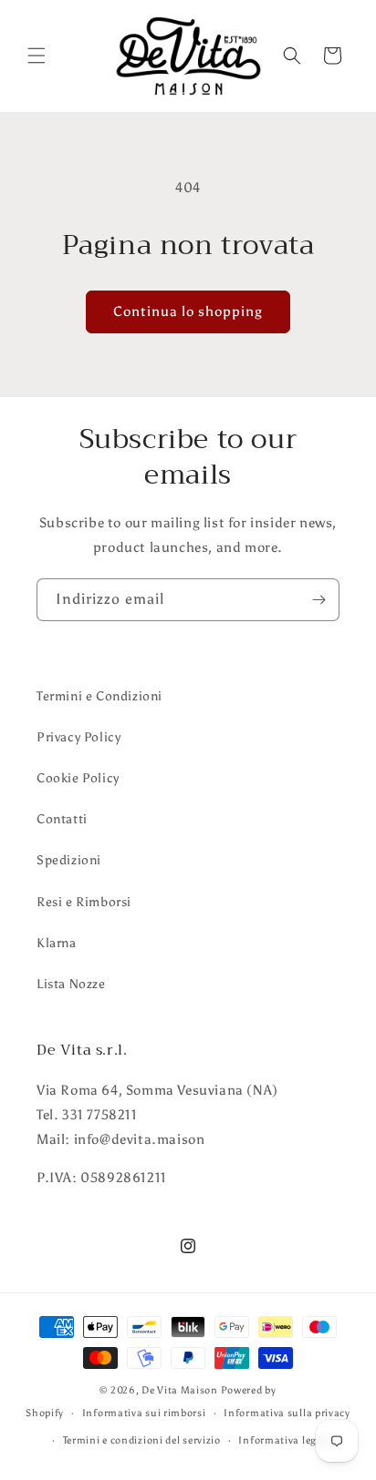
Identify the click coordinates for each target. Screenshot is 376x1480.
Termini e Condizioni (99, 696)
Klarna (57, 943)
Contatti (62, 819)
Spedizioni (69, 860)
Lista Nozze (71, 984)
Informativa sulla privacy (287, 1413)
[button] (36, 56)
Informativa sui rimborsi (144, 1413)
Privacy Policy (78, 737)
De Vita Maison (179, 1390)
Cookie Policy (78, 778)
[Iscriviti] (318, 599)
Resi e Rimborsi (84, 902)
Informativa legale (284, 1440)
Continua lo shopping (188, 311)
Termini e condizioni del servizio (142, 1440)
